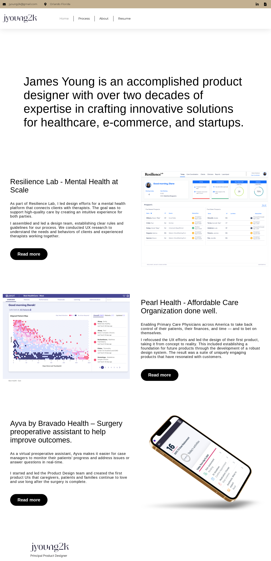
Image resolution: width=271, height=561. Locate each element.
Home (64, 18)
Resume (124, 18)
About (104, 18)
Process (84, 18)
